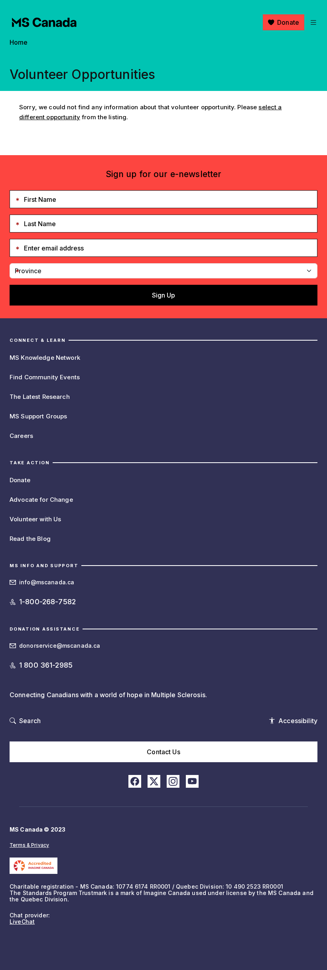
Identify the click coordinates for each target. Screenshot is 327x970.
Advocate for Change (41, 499)
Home (19, 42)
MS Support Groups (38, 416)
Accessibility (297, 721)
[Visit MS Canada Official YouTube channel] (192, 781)
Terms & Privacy (29, 845)
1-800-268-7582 (47, 601)
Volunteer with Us (35, 519)
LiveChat (22, 921)
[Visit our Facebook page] (134, 781)
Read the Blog (30, 538)
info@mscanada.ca (46, 582)
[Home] (44, 22)
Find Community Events (45, 377)
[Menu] (312, 22)
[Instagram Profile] (173, 781)
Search (30, 721)
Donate (288, 22)
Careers (21, 436)
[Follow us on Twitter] (154, 781)
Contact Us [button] (163, 752)
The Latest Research (40, 396)
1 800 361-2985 (46, 665)
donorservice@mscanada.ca (59, 645)
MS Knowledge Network (45, 357)
